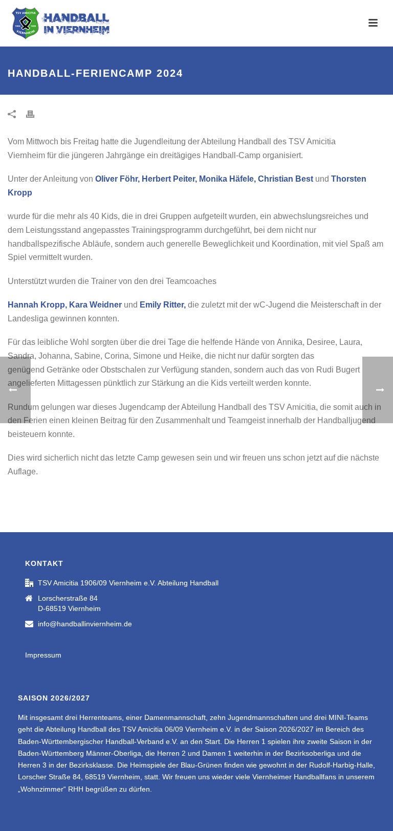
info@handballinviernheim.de (85, 624)
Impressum (43, 655)
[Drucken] (35, 114)
